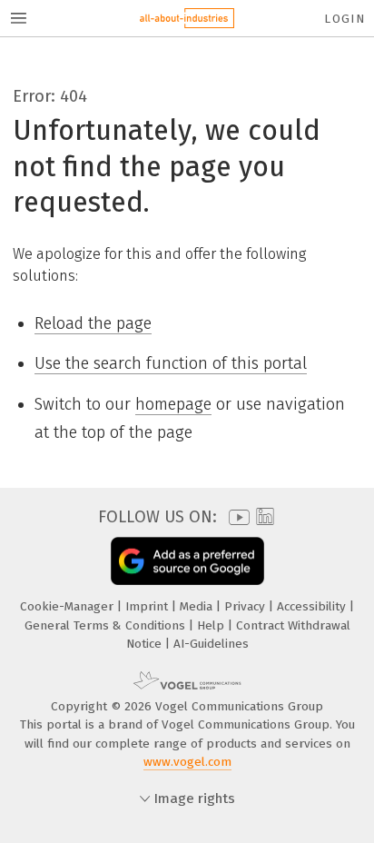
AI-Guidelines (211, 643)
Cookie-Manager (68, 606)
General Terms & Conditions (107, 625)
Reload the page (93, 323)
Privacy (246, 606)
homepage (173, 404)
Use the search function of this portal (170, 363)
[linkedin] (263, 517)
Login (344, 18)
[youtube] (236, 517)
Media (198, 606)
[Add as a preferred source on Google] (187, 561)
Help (212, 625)
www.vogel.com (187, 761)
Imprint (148, 606)
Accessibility (313, 606)
